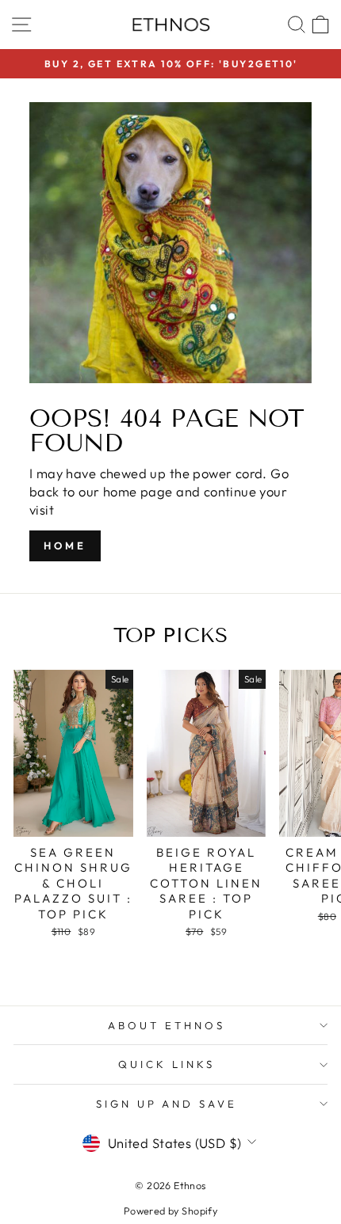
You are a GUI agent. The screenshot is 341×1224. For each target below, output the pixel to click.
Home (65, 545)
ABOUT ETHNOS (166, 1025)
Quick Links (166, 1064)
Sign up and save (167, 1103)
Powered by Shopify (170, 1210)
